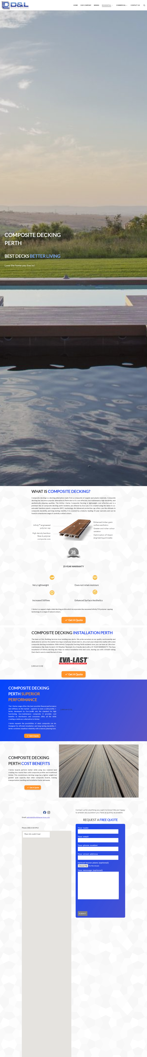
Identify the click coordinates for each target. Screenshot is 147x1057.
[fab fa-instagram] (48, 813)
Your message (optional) (90, 870)
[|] (15, 4)
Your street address (88, 854)
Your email (83, 837)
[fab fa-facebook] (44, 813)
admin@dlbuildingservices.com (38, 817)
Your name (83, 828)
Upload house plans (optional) (93, 863)
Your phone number (88, 845)
